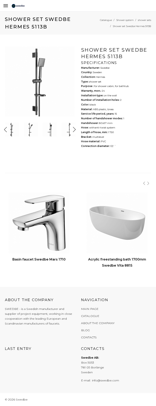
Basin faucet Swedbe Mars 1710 (39, 259)
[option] (40, 82)
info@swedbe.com (105, 380)
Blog (85, 330)
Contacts (89, 337)
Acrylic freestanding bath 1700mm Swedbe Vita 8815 (117, 262)
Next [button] (74, 130)
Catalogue (90, 316)
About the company (98, 323)
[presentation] (144, 183)
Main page (90, 309)
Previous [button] (5, 130)
